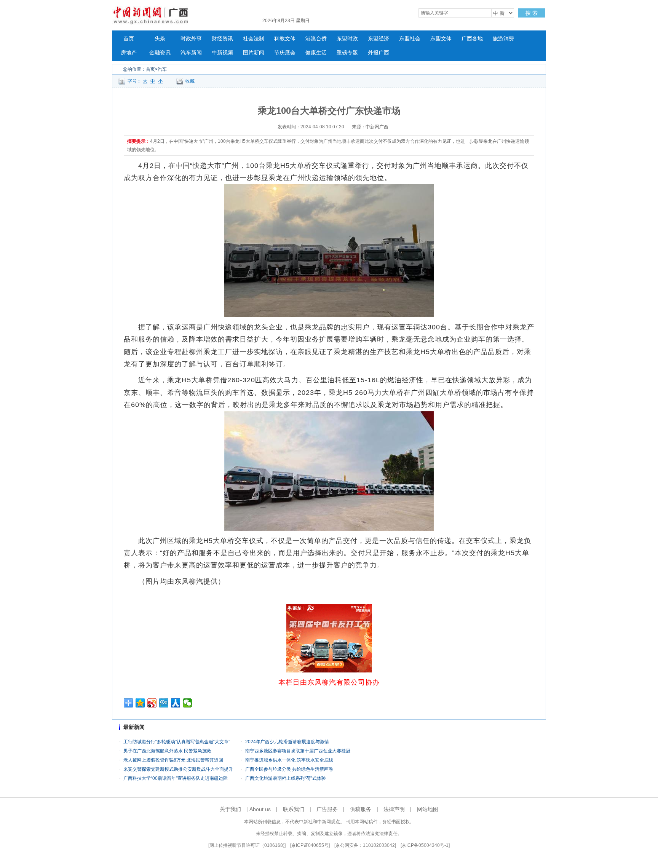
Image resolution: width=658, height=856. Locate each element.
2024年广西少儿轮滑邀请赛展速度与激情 (287, 741)
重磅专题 (347, 53)
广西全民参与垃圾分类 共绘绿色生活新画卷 (289, 769)
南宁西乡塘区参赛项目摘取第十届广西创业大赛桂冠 (297, 751)
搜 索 (531, 13)
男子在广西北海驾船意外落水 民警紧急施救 (167, 751)
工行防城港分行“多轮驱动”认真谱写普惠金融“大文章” (176, 741)
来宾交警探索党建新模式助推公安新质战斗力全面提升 (178, 769)
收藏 (190, 81)
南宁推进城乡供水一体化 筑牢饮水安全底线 (289, 760)
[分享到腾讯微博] (164, 702)
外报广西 (378, 53)
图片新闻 (253, 53)
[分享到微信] (187, 702)
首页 (128, 39)
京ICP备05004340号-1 (425, 845)
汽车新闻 (191, 53)
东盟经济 (378, 39)
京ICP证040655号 (310, 845)
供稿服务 (360, 809)
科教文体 (284, 39)
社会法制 (253, 39)
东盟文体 (441, 39)
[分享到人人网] (175, 702)
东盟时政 (347, 39)
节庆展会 (284, 53)
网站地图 (427, 809)
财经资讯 (222, 39)
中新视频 (222, 53)
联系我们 (293, 809)
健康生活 (316, 53)
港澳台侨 (316, 39)
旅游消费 (503, 39)
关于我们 (230, 809)
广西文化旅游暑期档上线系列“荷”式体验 (285, 778)
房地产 (129, 53)
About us (260, 809)
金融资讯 (160, 53)
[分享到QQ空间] (140, 702)
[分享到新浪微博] (152, 702)
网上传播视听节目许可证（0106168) (246, 845)
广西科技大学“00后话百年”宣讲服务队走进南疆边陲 (175, 778)
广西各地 (472, 39)
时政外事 (191, 39)
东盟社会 (409, 39)
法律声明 (394, 809)
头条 (160, 39)
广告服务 (327, 809)
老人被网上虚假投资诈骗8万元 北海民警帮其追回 (173, 760)
